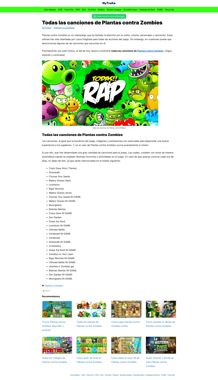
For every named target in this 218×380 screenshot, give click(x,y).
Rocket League (114, 9)
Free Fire (69, 9)
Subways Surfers (153, 375)
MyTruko (46, 27)
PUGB (163, 375)
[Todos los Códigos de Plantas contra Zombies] (57, 351)
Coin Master (50, 9)
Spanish (47, 290)
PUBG (160, 9)
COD (60, 9)
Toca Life (169, 9)
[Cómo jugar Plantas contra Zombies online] (126, 315)
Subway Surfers (147, 9)
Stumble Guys (130, 9)
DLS (84, 9)
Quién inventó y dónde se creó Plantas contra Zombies (160, 362)
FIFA (78, 9)
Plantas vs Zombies (64, 27)
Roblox (101, 9)
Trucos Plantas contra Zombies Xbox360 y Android (53, 326)
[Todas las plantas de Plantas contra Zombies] (92, 315)
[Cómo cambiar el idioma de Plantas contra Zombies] (161, 315)
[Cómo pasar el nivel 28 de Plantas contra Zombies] (126, 351)
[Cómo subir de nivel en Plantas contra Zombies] (92, 351)
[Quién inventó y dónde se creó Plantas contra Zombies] (161, 351)
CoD (83, 375)
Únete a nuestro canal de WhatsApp (110, 16)
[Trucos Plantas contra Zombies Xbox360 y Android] (57, 315)
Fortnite (92, 9)
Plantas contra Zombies (150, 51)
